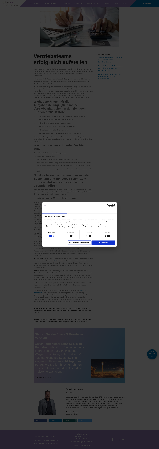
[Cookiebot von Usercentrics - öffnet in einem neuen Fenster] (107, 205)
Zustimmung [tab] (54, 211)
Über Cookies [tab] (104, 211)
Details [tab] (80, 211)
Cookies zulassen (103, 242)
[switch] (70, 236)
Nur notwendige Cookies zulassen (79, 242)
